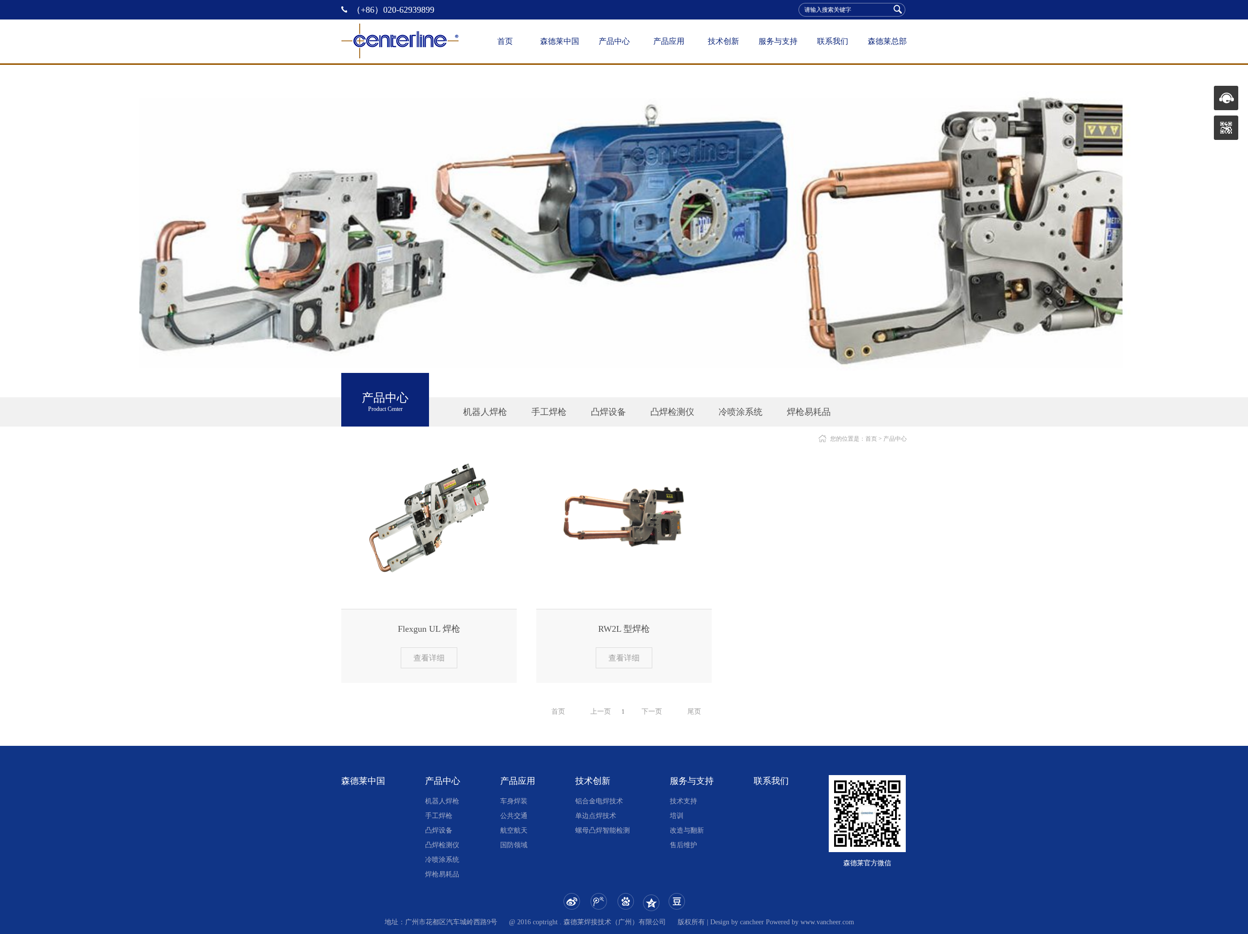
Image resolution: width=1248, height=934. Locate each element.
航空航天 (513, 830)
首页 (505, 41)
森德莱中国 (559, 41)
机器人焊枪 (485, 412)
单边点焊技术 (595, 815)
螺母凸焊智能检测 (602, 830)
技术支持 (683, 801)
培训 (676, 815)
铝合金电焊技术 (599, 801)
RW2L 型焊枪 (624, 629)
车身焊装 (513, 801)
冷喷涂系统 (740, 412)
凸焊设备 (608, 412)
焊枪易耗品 (809, 412)
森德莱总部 (887, 41)
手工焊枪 (548, 412)
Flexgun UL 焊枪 (429, 629)
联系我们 (832, 41)
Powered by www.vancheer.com (810, 922)
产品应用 (668, 41)
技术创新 (723, 41)
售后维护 (683, 845)
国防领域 (513, 845)
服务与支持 (778, 41)
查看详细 (429, 658)
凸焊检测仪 (672, 412)
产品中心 (614, 41)
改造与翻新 (687, 830)
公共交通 (513, 815)
